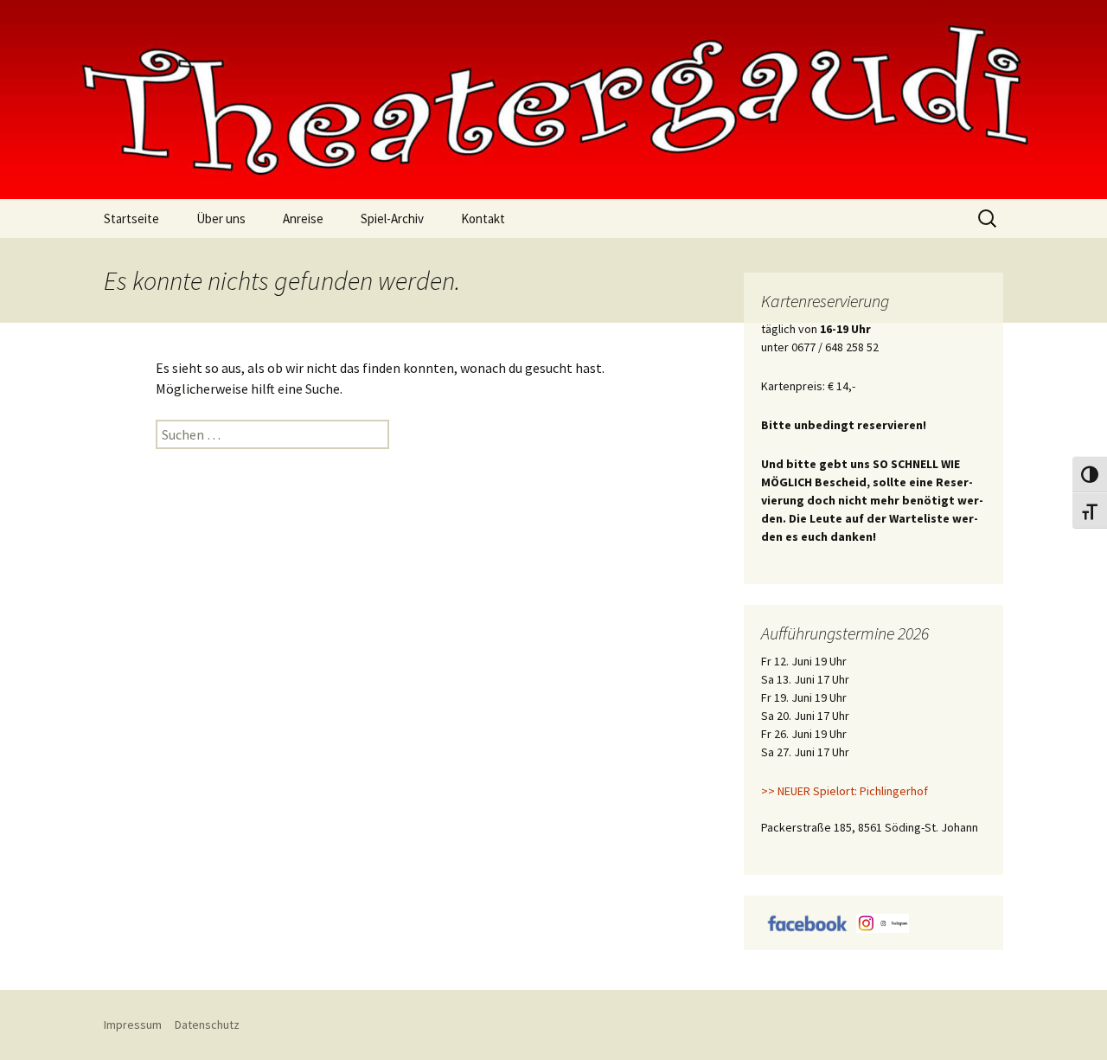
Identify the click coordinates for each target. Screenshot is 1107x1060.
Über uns (221, 218)
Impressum (133, 1024)
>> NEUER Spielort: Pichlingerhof (844, 791)
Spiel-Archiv (392, 218)
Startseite (131, 218)
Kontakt (483, 218)
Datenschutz (207, 1024)
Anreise (303, 218)
